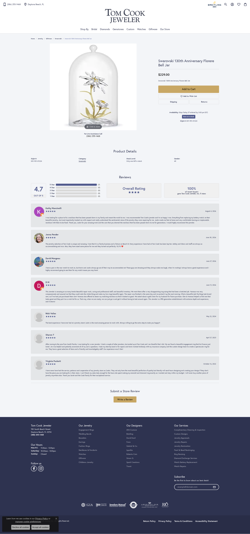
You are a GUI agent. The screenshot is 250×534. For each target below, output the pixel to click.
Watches (141, 29)
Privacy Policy (164, 521)
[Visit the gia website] (87, 505)
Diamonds (105, 29)
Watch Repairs (180, 466)
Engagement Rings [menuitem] (86, 430)
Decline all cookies (20, 527)
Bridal (94, 29)
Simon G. (130, 458)
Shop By (84, 29)
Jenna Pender (52, 234)
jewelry (40, 39)
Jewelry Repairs (180, 442)
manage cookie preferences (28, 521)
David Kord (130, 438)
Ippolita (129, 450)
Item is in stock (188, 117)
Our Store (165, 29)
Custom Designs (181, 434)
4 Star (52, 187)
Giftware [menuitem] (82, 458)
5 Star (52, 185)
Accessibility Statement (206, 521)
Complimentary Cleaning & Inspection (189, 430)
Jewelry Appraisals (181, 438)
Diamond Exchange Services (185, 458)
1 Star (52, 196)
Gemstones (118, 29)
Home (33, 39)
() (99, 185)
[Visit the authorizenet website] (133, 505)
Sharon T (50, 334)
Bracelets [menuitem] (82, 438)
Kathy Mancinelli (53, 208)
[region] (93, 87)
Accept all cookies (40, 527)
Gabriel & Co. (131, 446)
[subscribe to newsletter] (214, 487)
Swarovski (58, 39)
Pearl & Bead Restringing (184, 450)
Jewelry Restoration (182, 446)
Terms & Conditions (183, 521)
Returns (204, 102)
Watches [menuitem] (82, 454)
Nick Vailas (51, 313)
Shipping (173, 102)
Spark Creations (132, 462)
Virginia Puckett (53, 361)
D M (47, 282)
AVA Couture (131, 430)
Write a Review (125, 399)
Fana (128, 442)
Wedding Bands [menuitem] (85, 434)
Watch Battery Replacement (185, 462)
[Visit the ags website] (150, 505)
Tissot (128, 466)
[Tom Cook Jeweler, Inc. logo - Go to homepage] (125, 16)
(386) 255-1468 (93, 136)
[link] (12, 4)
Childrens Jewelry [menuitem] (86, 462)
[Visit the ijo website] (101, 505)
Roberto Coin (131, 454)
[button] (226, 4)
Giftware (153, 29)
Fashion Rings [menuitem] (84, 446)
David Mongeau (53, 258)
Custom (130, 29)
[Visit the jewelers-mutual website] (117, 505)
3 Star (52, 190)
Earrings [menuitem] (82, 442)
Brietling (129, 434)
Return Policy (149, 521)
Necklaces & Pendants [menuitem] (88, 450)
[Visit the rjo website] (165, 505)
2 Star (52, 193)
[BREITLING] (214, 4)
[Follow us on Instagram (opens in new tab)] (41, 468)
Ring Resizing (179, 454)
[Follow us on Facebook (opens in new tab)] (34, 468)
